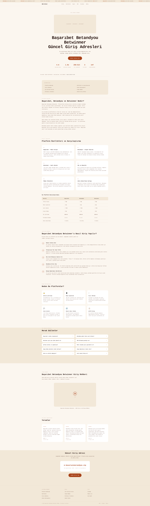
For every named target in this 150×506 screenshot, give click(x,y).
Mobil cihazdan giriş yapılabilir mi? (92, 344)
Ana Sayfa (42, 74)
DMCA (99, 503)
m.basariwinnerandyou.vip (75, 465)
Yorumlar (82, 4)
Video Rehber (80, 89)
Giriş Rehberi (63, 74)
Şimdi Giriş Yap (75, 475)
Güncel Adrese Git (75, 58)
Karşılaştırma (56, 74)
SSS (77, 4)
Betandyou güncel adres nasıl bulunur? (92, 336)
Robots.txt (90, 493)
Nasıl (74, 4)
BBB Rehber (45, 4)
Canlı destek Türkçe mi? (92, 353)
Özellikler (68, 4)
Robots (107, 503)
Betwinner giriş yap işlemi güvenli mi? (58, 340)
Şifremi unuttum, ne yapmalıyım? (58, 344)
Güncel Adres (67, 498)
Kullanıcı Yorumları (49, 91)
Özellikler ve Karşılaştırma (83, 85)
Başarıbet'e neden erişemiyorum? (58, 336)
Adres (87, 4)
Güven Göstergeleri (81, 87)
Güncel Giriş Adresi (81, 91)
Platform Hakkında (49, 85)
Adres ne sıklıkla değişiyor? (58, 353)
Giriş (63, 4)
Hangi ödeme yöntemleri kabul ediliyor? (58, 349)
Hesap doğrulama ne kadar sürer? (92, 349)
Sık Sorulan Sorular (49, 89)
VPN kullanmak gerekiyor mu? (92, 340)
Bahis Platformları (49, 74)
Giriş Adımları (48, 87)
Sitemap (89, 491)
